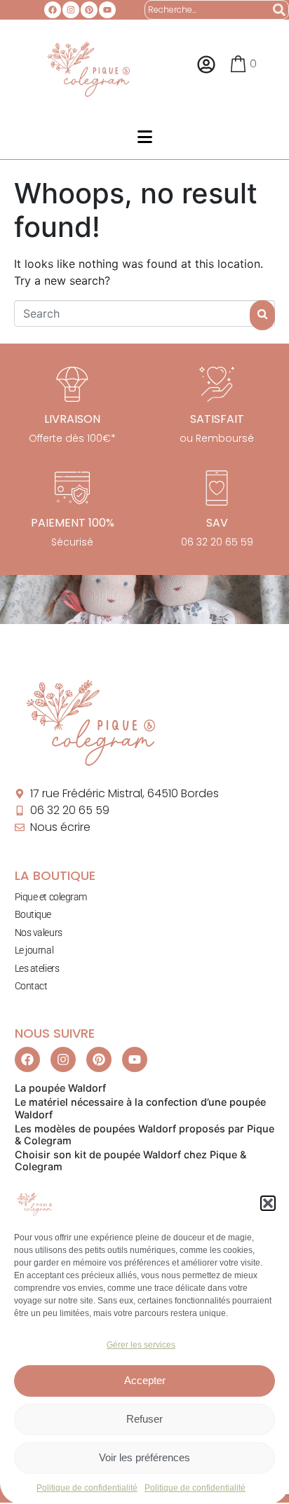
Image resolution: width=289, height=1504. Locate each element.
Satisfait (217, 419)
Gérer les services (141, 1345)
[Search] (279, 10)
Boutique (33, 914)
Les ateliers (37, 968)
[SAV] (216, 488)
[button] (268, 1203)
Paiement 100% (72, 523)
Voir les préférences (144, 1457)
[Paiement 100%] (72, 488)
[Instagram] (70, 9)
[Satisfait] (216, 384)
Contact (31, 985)
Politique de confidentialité (86, 1488)
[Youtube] (107, 9)
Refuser (144, 1419)
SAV (217, 523)
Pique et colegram (51, 896)
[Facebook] (52, 9)
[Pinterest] (89, 9)
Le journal (34, 950)
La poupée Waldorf (60, 1088)
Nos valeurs (38, 932)
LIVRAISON (72, 419)
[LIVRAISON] (72, 384)
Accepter (145, 1380)
